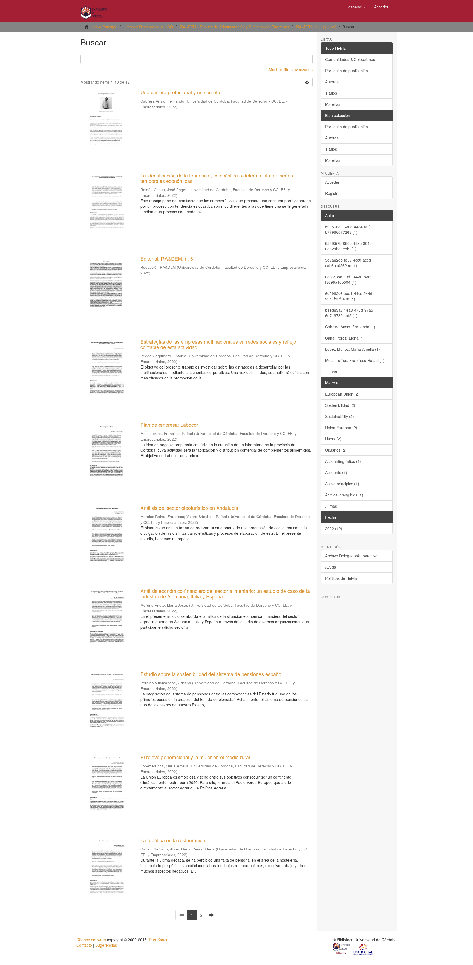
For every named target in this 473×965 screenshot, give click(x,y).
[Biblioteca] (341, 949)
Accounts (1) (336, 472)
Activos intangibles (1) (344, 495)
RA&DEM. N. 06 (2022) (316, 27)
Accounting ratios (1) (343, 461)
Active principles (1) (342, 483)
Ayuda (330, 567)
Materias (332, 104)
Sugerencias (106, 945)
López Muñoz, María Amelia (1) (352, 349)
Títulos (331, 93)
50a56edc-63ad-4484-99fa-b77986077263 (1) (349, 229)
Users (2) (333, 438)
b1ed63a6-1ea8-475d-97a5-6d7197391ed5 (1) (349, 312)
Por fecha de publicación (346, 70)
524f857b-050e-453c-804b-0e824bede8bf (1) (349, 246)
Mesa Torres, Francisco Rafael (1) (355, 360)
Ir (308, 59)
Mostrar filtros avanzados (291, 69)
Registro (332, 193)
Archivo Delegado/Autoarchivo (351, 555)
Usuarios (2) (336, 450)
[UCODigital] (363, 949)
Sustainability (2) (339, 416)
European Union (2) (342, 394)
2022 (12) (333, 528)
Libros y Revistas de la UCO (148, 27)
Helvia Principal (104, 27)
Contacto (84, 945)
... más (331, 371)
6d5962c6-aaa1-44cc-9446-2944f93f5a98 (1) (349, 296)
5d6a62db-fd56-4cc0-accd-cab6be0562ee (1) (348, 262)
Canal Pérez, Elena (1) (345, 338)
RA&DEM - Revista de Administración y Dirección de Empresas (234, 27)
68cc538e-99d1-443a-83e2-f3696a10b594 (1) (349, 279)
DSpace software (91, 939)
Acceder (332, 182)
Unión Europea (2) (341, 427)
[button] (357, 7)
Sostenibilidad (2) (340, 405)
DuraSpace (158, 939)
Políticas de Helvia (341, 578)
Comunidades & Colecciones (350, 59)
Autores (332, 81)
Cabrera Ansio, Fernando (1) (350, 326)
